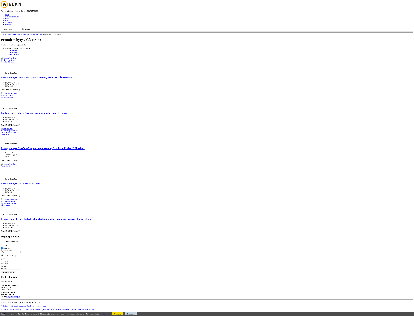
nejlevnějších (13, 52)
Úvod (6, 34)
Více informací (105, 314)
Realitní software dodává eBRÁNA (13, 310)
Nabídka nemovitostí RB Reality (82, 310)
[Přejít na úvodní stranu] (11, 7)
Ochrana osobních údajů (27, 306)
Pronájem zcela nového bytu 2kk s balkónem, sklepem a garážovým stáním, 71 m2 (46, 219)
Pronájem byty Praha (35, 34)
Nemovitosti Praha (14, 34)
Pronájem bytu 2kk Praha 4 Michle (20, 183)
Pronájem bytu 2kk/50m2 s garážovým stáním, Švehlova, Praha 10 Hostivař (43, 148)
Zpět (2, 34)
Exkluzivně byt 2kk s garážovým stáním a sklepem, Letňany (34, 113)
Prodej (5, 246)
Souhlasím (117, 314)
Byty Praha (24, 34)
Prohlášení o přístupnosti (9, 306)
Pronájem (6, 248)
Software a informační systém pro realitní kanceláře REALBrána (48, 310)
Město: (3, 258)
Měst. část (4, 262)
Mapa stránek (41, 306)
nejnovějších (13, 50)
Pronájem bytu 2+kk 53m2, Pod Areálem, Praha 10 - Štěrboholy (36, 77)
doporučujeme (14, 54)
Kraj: (2, 254)
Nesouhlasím (130, 314)
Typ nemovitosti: (6, 250)
